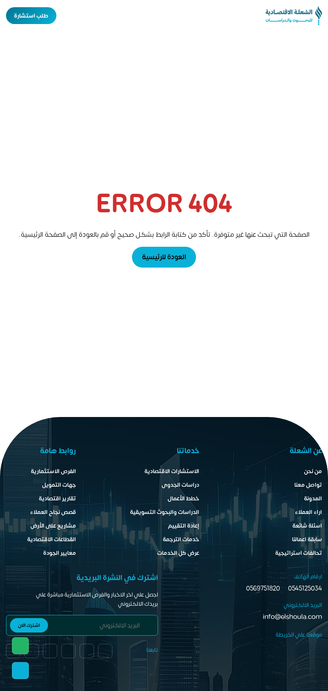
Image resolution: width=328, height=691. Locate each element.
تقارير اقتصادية (57, 498)
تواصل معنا (308, 485)
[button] (67, 15)
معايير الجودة (59, 553)
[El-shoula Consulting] (294, 15)
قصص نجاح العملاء (53, 512)
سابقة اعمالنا (307, 539)
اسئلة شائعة (307, 525)
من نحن (313, 471)
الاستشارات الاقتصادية (171, 471)
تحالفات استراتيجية (298, 553)
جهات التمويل (59, 485)
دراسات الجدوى (180, 485)
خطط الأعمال (183, 498)
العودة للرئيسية (164, 257)
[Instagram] (50, 651)
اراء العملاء (308, 512)
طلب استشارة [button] (31, 15)
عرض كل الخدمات (178, 553)
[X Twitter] (31, 651)
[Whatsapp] (20, 645)
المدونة (313, 498)
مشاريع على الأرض (53, 525)
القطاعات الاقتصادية (51, 539)
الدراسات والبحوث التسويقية (164, 512)
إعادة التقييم (183, 525)
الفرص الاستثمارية (53, 471)
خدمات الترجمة (181, 539)
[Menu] (82, 15)
